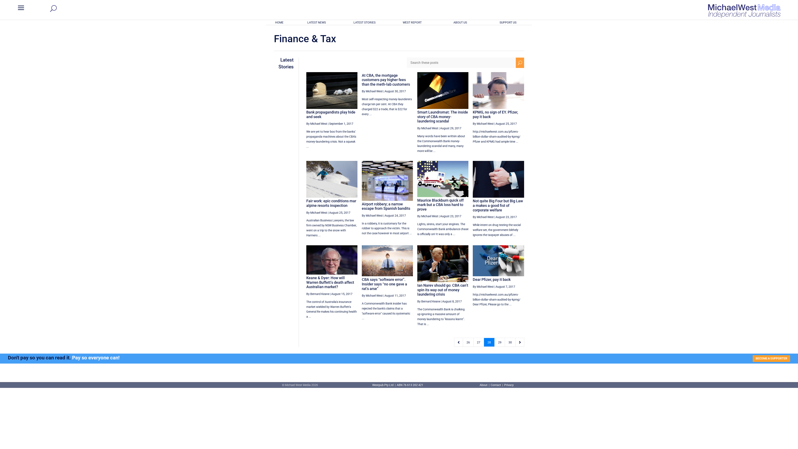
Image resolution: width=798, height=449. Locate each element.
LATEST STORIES (364, 22)
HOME (279, 22)
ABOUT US (460, 22)
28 (489, 342)
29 (499, 342)
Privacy (509, 385)
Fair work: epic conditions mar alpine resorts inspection (331, 203)
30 (510, 342)
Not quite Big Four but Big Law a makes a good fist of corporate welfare (498, 205)
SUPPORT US (508, 22)
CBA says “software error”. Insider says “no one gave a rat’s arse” (384, 284)
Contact (496, 385)
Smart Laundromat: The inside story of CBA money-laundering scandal (442, 116)
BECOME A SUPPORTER (771, 358)
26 (468, 342)
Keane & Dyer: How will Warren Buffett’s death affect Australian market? (330, 282)
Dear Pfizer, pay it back (492, 279)
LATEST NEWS (316, 22)
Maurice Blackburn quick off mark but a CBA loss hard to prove (440, 204)
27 (478, 342)
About (484, 385)
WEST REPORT (412, 22)
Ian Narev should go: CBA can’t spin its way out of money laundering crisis (442, 289)
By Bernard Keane (317, 294)
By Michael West (316, 123)
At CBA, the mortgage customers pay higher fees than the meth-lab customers (386, 79)
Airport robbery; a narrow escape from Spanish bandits (386, 206)
